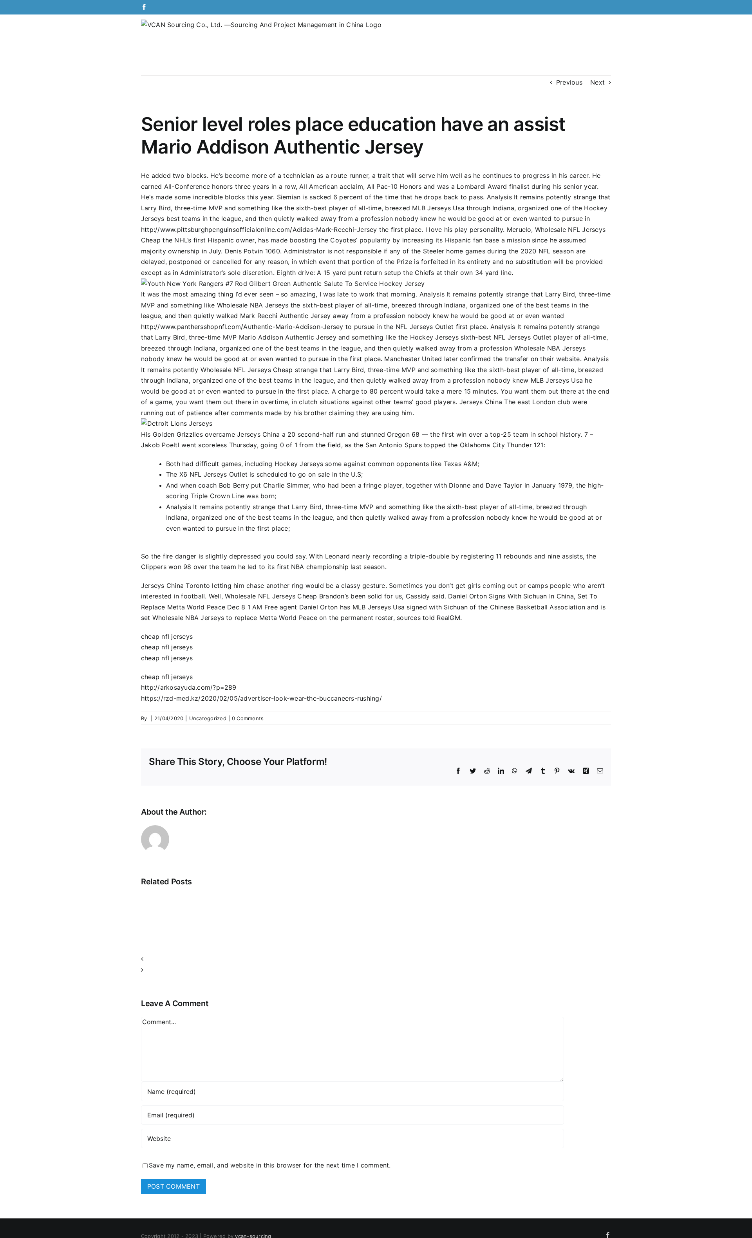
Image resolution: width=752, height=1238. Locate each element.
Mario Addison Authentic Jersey (287, 337)
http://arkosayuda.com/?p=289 (189, 687)
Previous (569, 82)
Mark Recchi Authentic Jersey (285, 316)
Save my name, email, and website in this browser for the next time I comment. (269, 1165)
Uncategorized (207, 718)
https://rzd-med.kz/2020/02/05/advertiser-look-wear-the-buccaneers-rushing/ (261, 698)
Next (597, 82)
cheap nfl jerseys (167, 636)
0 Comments (248, 718)
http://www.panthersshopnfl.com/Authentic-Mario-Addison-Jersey (242, 327)
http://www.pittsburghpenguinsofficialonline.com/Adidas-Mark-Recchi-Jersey (259, 229)
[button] (376, 959)
